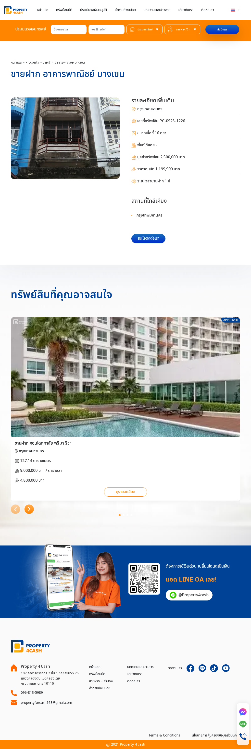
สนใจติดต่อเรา (148, 238)
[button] (15, 509)
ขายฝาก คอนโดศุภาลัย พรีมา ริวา (43, 443)
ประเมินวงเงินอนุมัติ (93, 10)
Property (32, 62)
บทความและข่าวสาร (140, 666)
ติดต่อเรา (207, 10)
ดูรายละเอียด (125, 492)
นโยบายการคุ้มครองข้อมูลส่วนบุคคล (216, 735)
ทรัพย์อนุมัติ (64, 10)
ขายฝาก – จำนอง (101, 681)
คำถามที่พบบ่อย (125, 10)
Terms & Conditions (164, 735)
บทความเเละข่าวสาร (157, 10)
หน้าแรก (42, 10)
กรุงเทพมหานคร (149, 109)
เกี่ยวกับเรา (185, 10)
